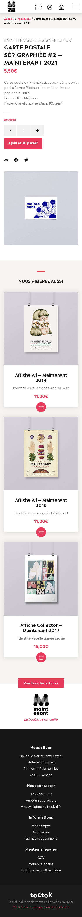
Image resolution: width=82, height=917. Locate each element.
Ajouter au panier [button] (41, 407)
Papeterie (24, 18)
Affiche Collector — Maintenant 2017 (41, 627)
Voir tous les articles (41, 682)
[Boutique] (38, 6)
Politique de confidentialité (41, 870)
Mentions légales (41, 863)
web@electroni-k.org (41, 800)
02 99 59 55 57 (41, 793)
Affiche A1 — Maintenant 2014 (41, 377)
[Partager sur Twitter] (26, 159)
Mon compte (41, 825)
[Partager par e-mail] (6, 159)
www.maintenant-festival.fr (41, 806)
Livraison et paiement (41, 838)
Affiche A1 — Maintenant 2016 (41, 502)
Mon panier (41, 831)
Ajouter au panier (23, 142)
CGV (41, 857)
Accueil (9, 18)
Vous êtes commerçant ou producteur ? (41, 907)
